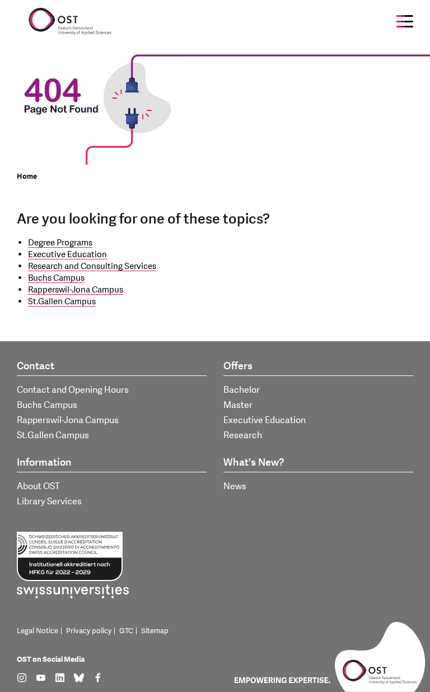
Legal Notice (37, 631)
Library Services (49, 501)
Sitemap (155, 631)
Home (27, 176)
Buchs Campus (56, 278)
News (234, 486)
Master (238, 405)
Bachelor (241, 390)
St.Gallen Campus (62, 302)
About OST (38, 486)
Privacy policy (88, 631)
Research (242, 435)
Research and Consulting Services (92, 266)
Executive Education (67, 255)
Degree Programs (60, 243)
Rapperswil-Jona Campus (75, 290)
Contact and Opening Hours (73, 390)
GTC (126, 631)
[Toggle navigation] (404, 21)
